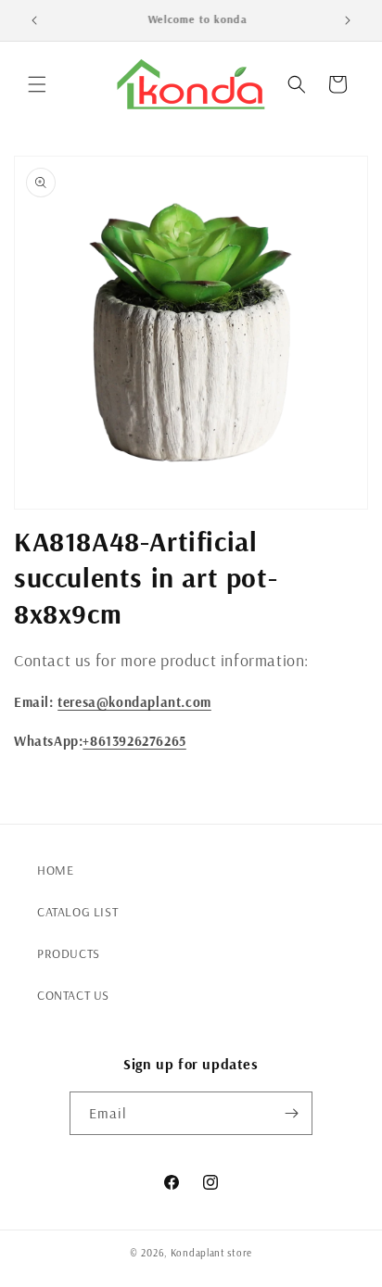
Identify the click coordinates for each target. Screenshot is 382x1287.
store (239, 1252)
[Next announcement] (347, 20)
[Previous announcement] (34, 20)
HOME (55, 870)
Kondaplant (198, 1252)
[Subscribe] (291, 1113)
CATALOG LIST (77, 911)
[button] (37, 84)
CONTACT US (73, 995)
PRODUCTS (68, 953)
